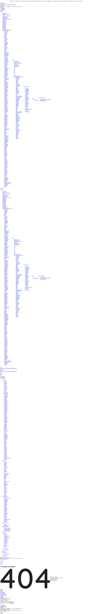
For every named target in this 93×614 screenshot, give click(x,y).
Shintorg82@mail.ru (3, 606)
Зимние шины (4, 17)
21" (14, 74)
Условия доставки (3, 594)
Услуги (5, 524)
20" (14, 73)
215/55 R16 (4, 25)
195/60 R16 (4, 22)
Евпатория (6, 542)
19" (14, 72)
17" (14, 70)
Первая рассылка (4, 602)
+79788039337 (49, 1)
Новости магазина (11, 602)
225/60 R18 (4, 205)
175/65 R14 (4, 198)
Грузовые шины (7, 497)
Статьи (1, 596)
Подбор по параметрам (6, 14)
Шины (5, 381)
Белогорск (6, 541)
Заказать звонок (3, 378)
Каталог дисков (16, 62)
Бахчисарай (6, 540)
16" (14, 248)
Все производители (5, 29)
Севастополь (6, 545)
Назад (5, 380)
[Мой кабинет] (0, 367)
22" (14, 75)
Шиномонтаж (2, 591)
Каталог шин (4, 192)
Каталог (1, 589)
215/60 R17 (4, 204)
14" (14, 68)
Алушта (5, 539)
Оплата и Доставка (7, 528)
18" (14, 71)
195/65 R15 (4, 23)
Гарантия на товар (3, 595)
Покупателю (2, 592)
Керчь (5, 543)
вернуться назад (54, 580)
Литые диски (16, 64)
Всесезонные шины (5, 16)
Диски (5, 462)
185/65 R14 (4, 20)
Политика (2, 597)
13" (14, 67)
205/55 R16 (4, 24)
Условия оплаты (3, 593)
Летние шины (4, 18)
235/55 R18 (4, 28)
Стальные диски (16, 65)
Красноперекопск (7, 537)
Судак (5, 547)
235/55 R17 (4, 27)
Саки (5, 544)
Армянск (5, 536)
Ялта (5, 546)
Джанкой (5, 538)
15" (14, 69)
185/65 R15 (4, 21)
